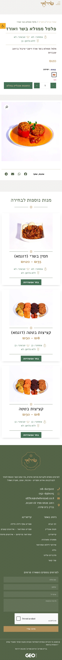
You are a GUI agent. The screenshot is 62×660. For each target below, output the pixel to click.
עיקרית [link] (42, 21)
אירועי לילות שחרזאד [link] (46, 544)
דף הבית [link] (52, 524)
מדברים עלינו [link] (50, 555)
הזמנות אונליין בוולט (18, 85)
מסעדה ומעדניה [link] (49, 539)
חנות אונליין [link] (50, 529)
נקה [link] (54, 79)
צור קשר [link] (52, 560)
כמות (53, 69)
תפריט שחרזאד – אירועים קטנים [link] (16, 529)
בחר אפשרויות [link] (31, 282)
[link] (3, 26)
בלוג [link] (54, 550)
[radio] (54, 74)
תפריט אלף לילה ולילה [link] (21, 524)
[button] (6, 107)
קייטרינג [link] (52, 534)
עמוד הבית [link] (51, 21)
